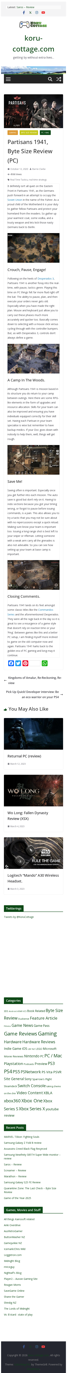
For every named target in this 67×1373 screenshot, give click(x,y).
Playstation (13, 1063)
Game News (22, 1025)
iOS (24, 1048)
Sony (28, 1079)
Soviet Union (15, 199)
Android (13, 1011)
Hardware (13, 1041)
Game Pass (41, 1026)
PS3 (51, 1063)
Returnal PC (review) (24, 756)
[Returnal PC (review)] (33, 721)
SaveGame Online (14, 1290)
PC (42, 1056)
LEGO (39, 1048)
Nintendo (31, 1056)
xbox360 (12, 1101)
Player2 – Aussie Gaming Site (21, 1278)
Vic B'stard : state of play (18, 1314)
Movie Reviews (13, 1056)
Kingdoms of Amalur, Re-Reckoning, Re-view (35, 680)
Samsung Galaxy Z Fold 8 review (23, 1142)
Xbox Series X (32, 1109)
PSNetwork (31, 1071)
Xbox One (32, 1100)
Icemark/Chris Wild (14, 1249)
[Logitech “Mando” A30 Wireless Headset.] (33, 840)
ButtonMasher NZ (14, 1237)
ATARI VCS (21, 1011)
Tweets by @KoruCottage (19, 917)
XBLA (48, 1092)
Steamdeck (10, 1086)
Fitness (7, 1026)
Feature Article (43, 1018)
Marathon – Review (15, 1176)
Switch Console (32, 1085)
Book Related (36, 1011)
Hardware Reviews (38, 1041)
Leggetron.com (13, 1255)
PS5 (16, 1072)
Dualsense (23, 1018)
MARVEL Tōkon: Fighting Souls (21, 1136)
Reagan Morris (12, 1284)
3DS (6, 1011)
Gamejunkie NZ (13, 1243)
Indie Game (12, 1048)
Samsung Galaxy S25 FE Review (22, 1182)
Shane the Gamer (14, 1296)
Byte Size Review (29, 132)
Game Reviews (20, 1033)
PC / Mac (45, 132)
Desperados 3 (46, 278)
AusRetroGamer (13, 1231)
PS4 (8, 1071)
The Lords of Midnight (17, 1308)
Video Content (30, 1092)
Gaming (12, 132)
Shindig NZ (10, 1302)
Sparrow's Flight (42, 1079)
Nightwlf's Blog (12, 1273)
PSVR (57, 1072)
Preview (41, 1063)
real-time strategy (38, 179)
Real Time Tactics (19, 179)
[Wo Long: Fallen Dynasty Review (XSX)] (33, 777)
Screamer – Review (15, 1170)
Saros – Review (25, 7)
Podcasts (29, 1064)
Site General (14, 1078)
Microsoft (49, 1049)
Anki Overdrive (12, 1225)
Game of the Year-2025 (17, 1198)
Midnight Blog (12, 1261)
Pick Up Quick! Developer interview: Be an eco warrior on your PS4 (32, 694)
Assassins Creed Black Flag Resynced (25, 1148)
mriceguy (9, 1267)
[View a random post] (58, 79)
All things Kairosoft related (19, 1219)
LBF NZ (31, 1049)
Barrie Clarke (39, 169)
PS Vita (47, 1072)
